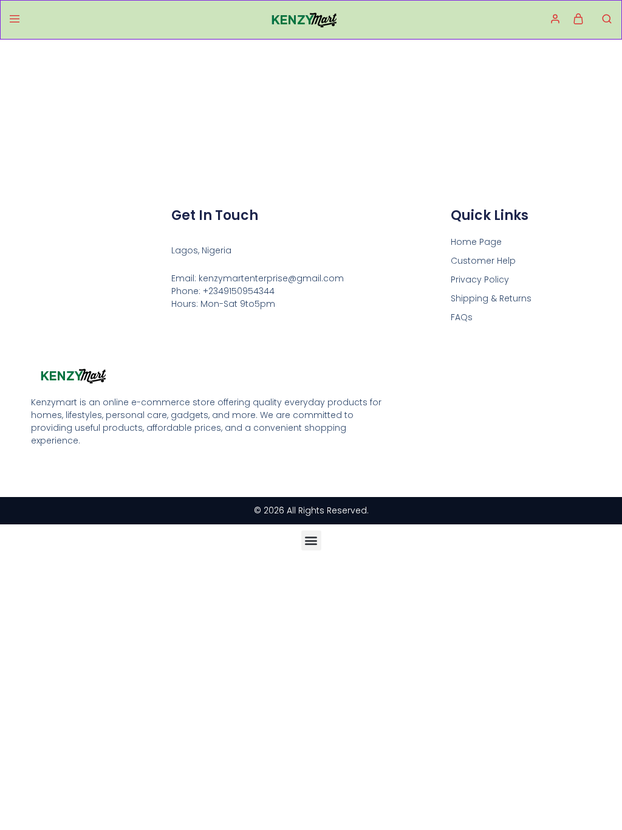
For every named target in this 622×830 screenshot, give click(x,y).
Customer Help (483, 261)
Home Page (476, 242)
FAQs (462, 317)
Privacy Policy (480, 279)
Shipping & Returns (491, 298)
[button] (311, 540)
